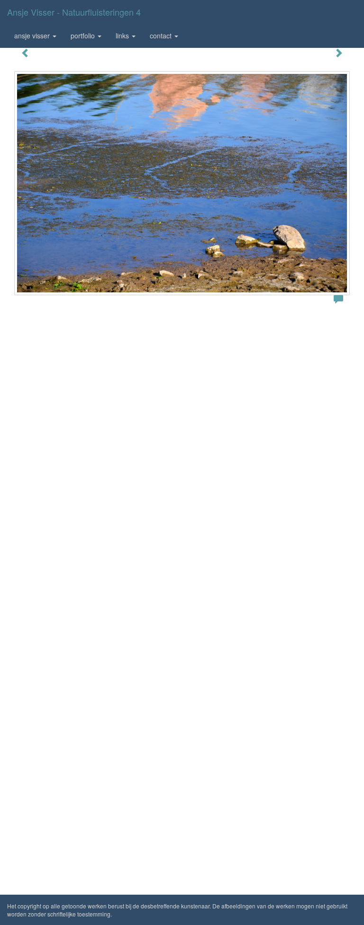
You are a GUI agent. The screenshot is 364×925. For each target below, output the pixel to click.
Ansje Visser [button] (33, 35)
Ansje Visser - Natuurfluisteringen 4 (74, 12)
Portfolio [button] (84, 35)
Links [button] (123, 35)
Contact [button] (161, 35)
